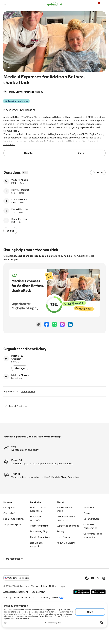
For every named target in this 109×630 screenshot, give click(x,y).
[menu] (104, 4)
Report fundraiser (18, 406)
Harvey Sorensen (20, 189)
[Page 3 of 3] (13, 67)
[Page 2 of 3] (11, 67)
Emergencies (28, 391)
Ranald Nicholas (19, 209)
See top (99, 172)
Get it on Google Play (81, 591)
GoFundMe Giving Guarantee (63, 477)
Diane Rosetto (19, 219)
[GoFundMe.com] (54, 4)
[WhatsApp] (54, 324)
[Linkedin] (70, 324)
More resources (11, 558)
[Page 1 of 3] (8, 67)
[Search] (5, 4)
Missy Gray (17, 355)
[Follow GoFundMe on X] (98, 578)
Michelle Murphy (20, 375)
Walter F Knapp (19, 180)
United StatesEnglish (18, 577)
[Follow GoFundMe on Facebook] (87, 578)
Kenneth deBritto (20, 199)
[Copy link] (38, 324)
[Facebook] (46, 324)
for (26, 92)
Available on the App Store (98, 591)
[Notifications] (97, 4)
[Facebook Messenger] (62, 324)
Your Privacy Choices (48, 597)
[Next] (100, 66)
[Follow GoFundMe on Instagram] (104, 578)
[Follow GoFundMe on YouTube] (92, 578)
